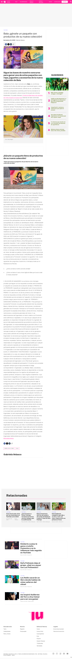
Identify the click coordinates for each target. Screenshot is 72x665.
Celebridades (23, 1)
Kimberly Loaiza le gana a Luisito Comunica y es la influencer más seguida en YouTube (31, 548)
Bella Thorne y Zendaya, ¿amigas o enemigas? (57, 93)
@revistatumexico (9, 438)
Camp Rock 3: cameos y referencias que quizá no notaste (57, 109)
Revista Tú (61, 521)
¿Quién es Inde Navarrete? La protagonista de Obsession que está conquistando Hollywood (58, 100)
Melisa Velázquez (31, 521)
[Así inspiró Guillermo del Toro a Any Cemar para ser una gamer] (12, 596)
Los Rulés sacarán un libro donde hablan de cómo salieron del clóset (30, 581)
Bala (17, 448)
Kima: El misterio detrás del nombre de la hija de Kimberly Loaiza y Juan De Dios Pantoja (43, 517)
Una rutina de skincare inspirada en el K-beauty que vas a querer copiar (58, 116)
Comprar (65, 1)
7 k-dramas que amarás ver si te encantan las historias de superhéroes (58, 123)
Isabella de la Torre (9, 448)
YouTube (6, 30)
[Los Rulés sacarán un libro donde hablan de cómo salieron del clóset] (12, 579)
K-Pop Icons (8, 1)
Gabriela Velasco (20, 40)
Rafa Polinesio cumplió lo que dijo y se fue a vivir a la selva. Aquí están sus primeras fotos (59, 517)
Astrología (57, 1)
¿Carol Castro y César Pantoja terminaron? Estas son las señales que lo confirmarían (28, 517)
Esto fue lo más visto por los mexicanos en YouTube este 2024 (13, 515)
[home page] (5, 2)
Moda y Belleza (41, 1)
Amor (50, 1)
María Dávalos (16, 519)
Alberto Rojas (31, 601)
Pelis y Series (31, 1)
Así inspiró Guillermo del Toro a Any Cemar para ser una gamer (30, 597)
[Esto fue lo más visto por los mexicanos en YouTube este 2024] (13, 506)
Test (16, 1)
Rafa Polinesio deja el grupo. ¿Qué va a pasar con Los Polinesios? (30, 565)
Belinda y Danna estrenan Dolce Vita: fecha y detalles (58, 130)
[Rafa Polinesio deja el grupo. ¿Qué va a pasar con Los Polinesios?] (12, 564)
